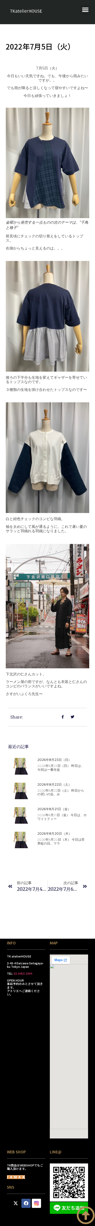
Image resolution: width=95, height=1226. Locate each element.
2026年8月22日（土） (54, 784)
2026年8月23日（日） (54, 760)
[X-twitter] (15, 1203)
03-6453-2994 (23, 973)
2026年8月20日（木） (54, 833)
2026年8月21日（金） (54, 809)
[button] (85, 10)
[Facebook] (26, 1203)
